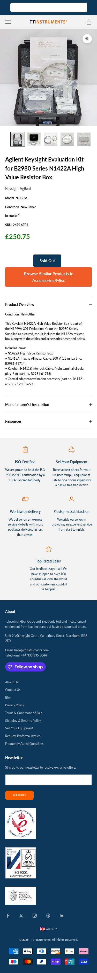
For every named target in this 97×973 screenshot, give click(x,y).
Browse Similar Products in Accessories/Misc (48, 277)
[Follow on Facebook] (7, 915)
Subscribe (19, 795)
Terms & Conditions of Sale (23, 713)
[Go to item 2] (34, 139)
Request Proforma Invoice (22, 736)
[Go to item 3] (50, 139)
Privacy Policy (14, 705)
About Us (11, 682)
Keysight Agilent (18, 188)
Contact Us (12, 690)
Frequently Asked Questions (24, 744)
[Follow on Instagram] (34, 915)
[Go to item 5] (84, 139)
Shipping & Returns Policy (23, 721)
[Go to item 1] (17, 139)
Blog (8, 697)
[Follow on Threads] (48, 915)
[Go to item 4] (67, 139)
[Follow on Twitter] (21, 915)
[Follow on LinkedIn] (61, 915)
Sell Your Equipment (19, 728)
